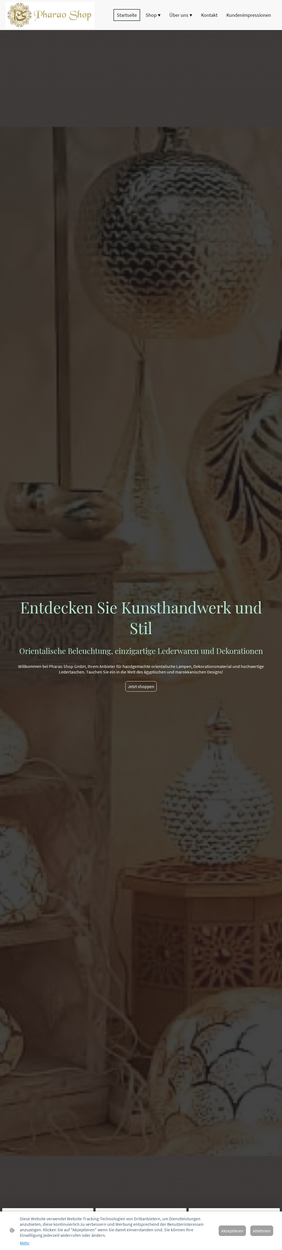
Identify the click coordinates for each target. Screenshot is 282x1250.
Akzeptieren (232, 1230)
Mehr (24, 1243)
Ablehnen (262, 1230)
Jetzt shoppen (141, 686)
